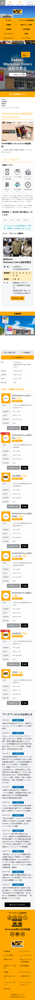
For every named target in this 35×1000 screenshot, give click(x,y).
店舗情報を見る (13, 428)
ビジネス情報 (8, 955)
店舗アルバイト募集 (10, 967)
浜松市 (3, 105)
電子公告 (7, 989)
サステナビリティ (26, 972)
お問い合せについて (10, 977)
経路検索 (27, 352)
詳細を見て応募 (17, 298)
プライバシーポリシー (10, 984)
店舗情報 (4, 101)
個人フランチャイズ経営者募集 (26, 961)
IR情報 (6, 972)
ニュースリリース (26, 955)
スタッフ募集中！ (26, 54)
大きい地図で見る (10, 352)
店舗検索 (7, 951)
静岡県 (3, 103)
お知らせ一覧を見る (18, 904)
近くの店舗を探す (17, 357)
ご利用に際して (25, 976)
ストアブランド (25, 951)
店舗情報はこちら (19, 94)
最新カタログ (8, 959)
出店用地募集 (24, 965)
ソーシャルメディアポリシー (26, 984)
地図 (25, 428)
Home (3, 99)
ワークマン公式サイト (17, 11)
